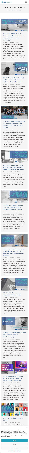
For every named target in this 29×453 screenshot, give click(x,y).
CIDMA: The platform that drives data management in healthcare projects (14, 335)
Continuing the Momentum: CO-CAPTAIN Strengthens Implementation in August (13, 207)
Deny (14, 444)
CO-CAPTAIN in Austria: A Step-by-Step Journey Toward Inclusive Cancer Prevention (14, 80)
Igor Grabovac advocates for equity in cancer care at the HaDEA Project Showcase (13, 378)
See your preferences (14, 447)
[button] (27, 427)
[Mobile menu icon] (26, 2)
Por (12, 42)
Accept (14, 440)
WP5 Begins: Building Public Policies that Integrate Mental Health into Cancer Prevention (14, 167)
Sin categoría (6, 42)
